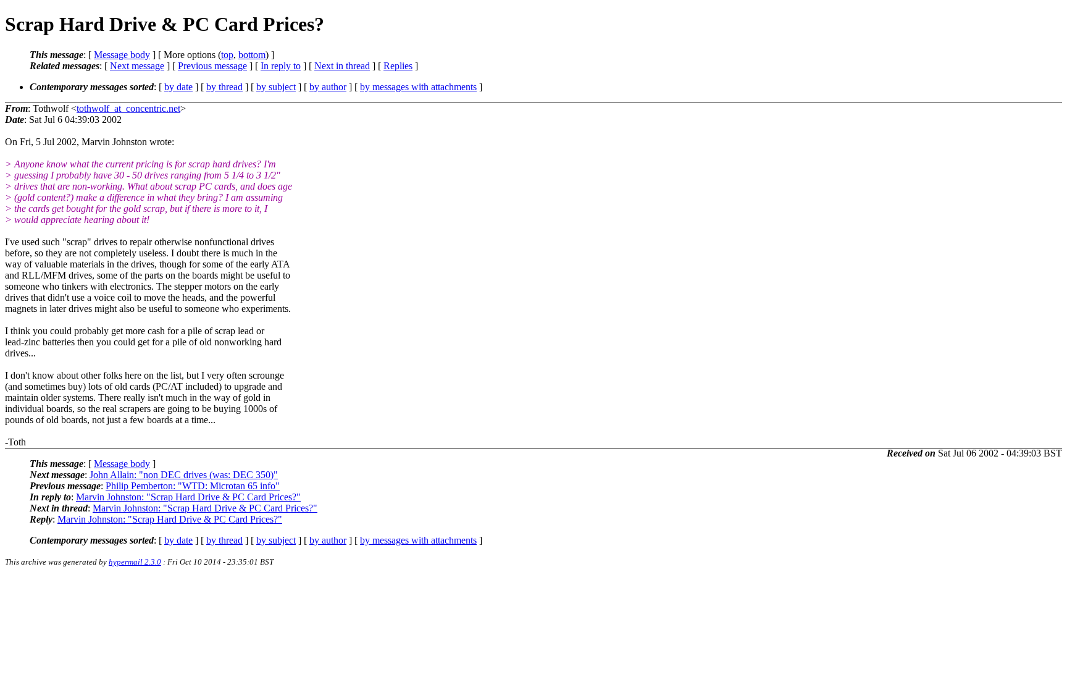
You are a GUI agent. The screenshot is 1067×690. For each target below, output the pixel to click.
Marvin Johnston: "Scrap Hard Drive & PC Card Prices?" (188, 497)
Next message (137, 66)
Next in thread (342, 66)
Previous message (212, 66)
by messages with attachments (418, 87)
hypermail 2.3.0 (135, 561)
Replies (397, 66)
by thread (224, 87)
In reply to (281, 66)
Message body (122, 54)
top (227, 54)
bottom (252, 54)
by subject (276, 87)
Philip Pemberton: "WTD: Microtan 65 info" (193, 486)
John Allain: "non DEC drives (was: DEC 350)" (184, 474)
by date (178, 87)
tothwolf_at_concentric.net (128, 108)
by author (327, 87)
